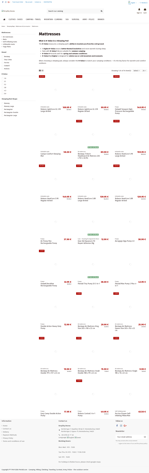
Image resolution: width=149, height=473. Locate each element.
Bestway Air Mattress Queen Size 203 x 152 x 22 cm (125, 328)
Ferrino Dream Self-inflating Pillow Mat (123, 414)
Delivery (6, 432)
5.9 (5, 94)
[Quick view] (71, 86)
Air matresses (8, 37)
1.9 (5, 78)
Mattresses (6, 32)
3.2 (5, 84)
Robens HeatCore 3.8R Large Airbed (87, 199)
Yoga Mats (7, 47)
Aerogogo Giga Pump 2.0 (124, 241)
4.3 (5, 91)
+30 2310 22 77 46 (67, 435)
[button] (15, 19)
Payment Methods (10, 435)
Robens (6, 69)
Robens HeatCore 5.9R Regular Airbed (49, 199)
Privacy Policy (8, 438)
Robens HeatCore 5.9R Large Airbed (124, 155)
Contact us (38, 2)
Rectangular (8, 109)
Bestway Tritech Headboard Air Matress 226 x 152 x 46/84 (89, 156)
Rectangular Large (10, 115)
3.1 (5, 81)
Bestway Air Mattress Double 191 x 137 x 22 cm (50, 372)
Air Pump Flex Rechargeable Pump (49, 242)
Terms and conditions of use (13, 441)
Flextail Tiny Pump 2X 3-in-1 (89, 284)
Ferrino (6, 63)
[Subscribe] (144, 437)
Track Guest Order (17, 2)
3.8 (5, 87)
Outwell (7, 66)
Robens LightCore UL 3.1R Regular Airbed (88, 110)
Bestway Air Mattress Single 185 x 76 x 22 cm (126, 372)
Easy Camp (8, 60)
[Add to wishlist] (71, 78)
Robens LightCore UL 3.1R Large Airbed (51, 110)
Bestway (7, 56)
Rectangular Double (11, 112)
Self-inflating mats (10, 42)
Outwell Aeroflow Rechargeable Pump (49, 285)
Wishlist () (144, 3)
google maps (96, 462)
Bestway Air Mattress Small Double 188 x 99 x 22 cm (88, 372)
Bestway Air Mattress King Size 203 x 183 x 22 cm (88, 327)
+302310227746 (47, 2)
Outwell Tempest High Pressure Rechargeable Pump (124, 111)
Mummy (7, 103)
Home (5, 426)
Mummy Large (9, 106)
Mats (5, 39)
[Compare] (71, 82)
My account (29, 2)
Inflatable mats (9, 44)
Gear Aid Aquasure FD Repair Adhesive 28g (86, 242)
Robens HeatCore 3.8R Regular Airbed (124, 199)
